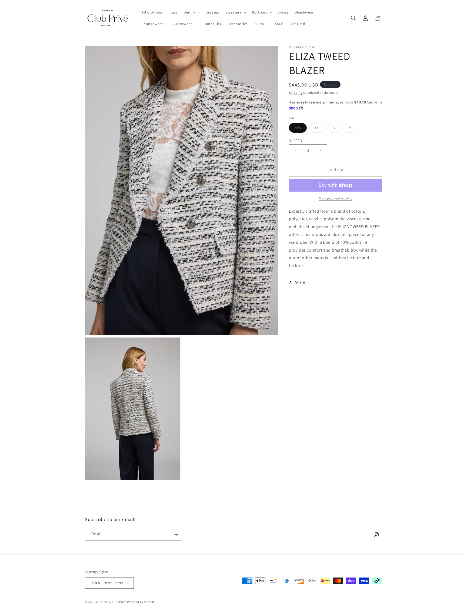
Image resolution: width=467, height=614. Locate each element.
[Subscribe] (176, 534)
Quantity (295, 140)
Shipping (296, 93)
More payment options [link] (335, 198)
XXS (301, 129)
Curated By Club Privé (111, 601)
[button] (191, 12)
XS (320, 129)
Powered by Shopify (141, 601)
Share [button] (300, 282)
